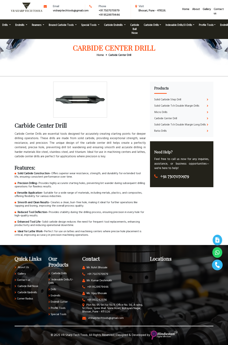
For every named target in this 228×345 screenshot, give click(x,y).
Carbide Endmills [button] (113, 25)
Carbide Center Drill (165, 118)
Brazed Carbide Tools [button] (61, 25)
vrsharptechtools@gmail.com (71, 10)
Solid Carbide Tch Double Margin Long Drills (180, 124)
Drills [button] (5, 25)
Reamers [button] (37, 25)
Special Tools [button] (89, 25)
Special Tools (58, 314)
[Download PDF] (217, 240)
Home (185, 9)
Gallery (207, 9)
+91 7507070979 (109, 10)
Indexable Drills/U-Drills (60, 281)
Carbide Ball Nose (134, 29)
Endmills (55, 295)
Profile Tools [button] (206, 25)
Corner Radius (25, 298)
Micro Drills (160, 112)
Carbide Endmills (27, 292)
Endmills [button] (20, 25)
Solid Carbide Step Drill (167, 99)
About (196, 9)
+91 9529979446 (109, 15)
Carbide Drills (59, 273)
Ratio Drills (160, 131)
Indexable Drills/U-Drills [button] (179, 25)
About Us (23, 267)
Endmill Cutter (59, 302)
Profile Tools (58, 308)
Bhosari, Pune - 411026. (152, 10)
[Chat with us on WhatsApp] (217, 252)
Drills (53, 289)
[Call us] (217, 265)
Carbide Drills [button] (151, 25)
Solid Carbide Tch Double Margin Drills (176, 106)
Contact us (219, 11)
